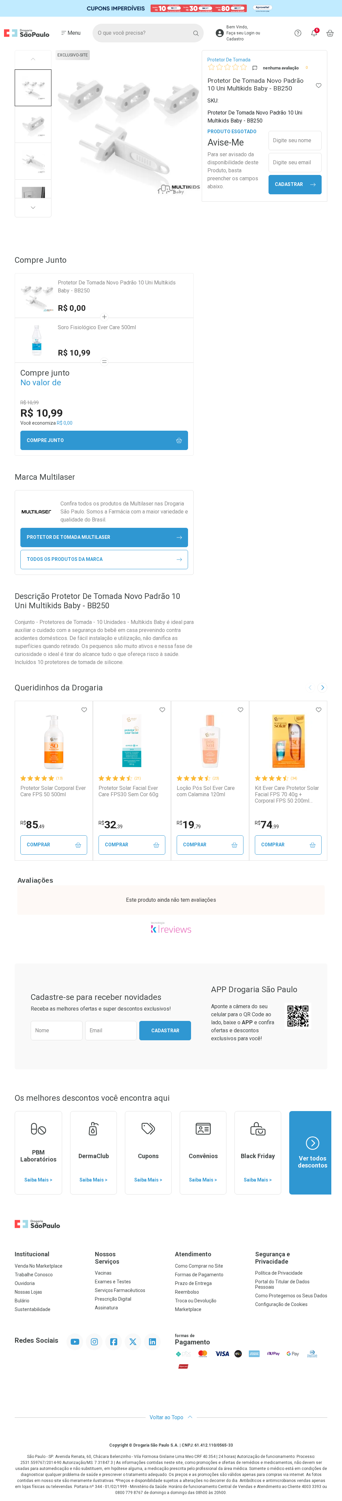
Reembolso (187, 1292)
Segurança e (272, 1258)
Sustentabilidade (32, 1309)
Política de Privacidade (279, 1273)
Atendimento (193, 1254)
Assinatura (106, 1307)
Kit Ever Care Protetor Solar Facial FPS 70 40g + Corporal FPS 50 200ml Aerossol (287, 794)
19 (189, 824)
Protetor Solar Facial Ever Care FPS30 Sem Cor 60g (128, 791)
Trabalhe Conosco (34, 1274)
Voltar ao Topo (167, 1417)
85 (32, 824)
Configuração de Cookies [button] (281, 1304)
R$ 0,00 (72, 308)
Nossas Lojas (28, 1292)
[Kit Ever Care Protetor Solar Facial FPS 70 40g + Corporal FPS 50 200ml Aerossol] (288, 741)
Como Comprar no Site (199, 1266)
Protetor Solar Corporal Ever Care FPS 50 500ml (53, 791)
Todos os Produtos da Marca (65, 559)
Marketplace (188, 1309)
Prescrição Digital (113, 1299)
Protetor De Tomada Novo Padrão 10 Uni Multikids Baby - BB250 (117, 286)
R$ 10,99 (74, 353)
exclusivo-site (72, 55)
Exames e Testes (113, 1281)
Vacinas (103, 1273)
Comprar (38, 844)
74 (267, 824)
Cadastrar (289, 184)
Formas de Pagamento (199, 1274)
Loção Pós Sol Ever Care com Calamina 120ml (206, 791)
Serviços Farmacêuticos (120, 1290)
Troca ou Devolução (195, 1300)
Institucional (32, 1254)
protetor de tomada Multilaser (68, 537)
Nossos (107, 1258)
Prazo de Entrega (193, 1283)
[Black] (171, 8)
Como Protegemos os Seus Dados (291, 1295)
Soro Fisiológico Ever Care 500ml (97, 327)
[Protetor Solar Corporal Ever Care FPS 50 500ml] (53, 741)
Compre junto (45, 440)
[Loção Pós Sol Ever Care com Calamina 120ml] (210, 741)
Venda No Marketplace (38, 1266)
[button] (33, 87)
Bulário (22, 1300)
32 (111, 824)
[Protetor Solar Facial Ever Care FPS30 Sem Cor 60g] (132, 741)
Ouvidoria (25, 1283)
